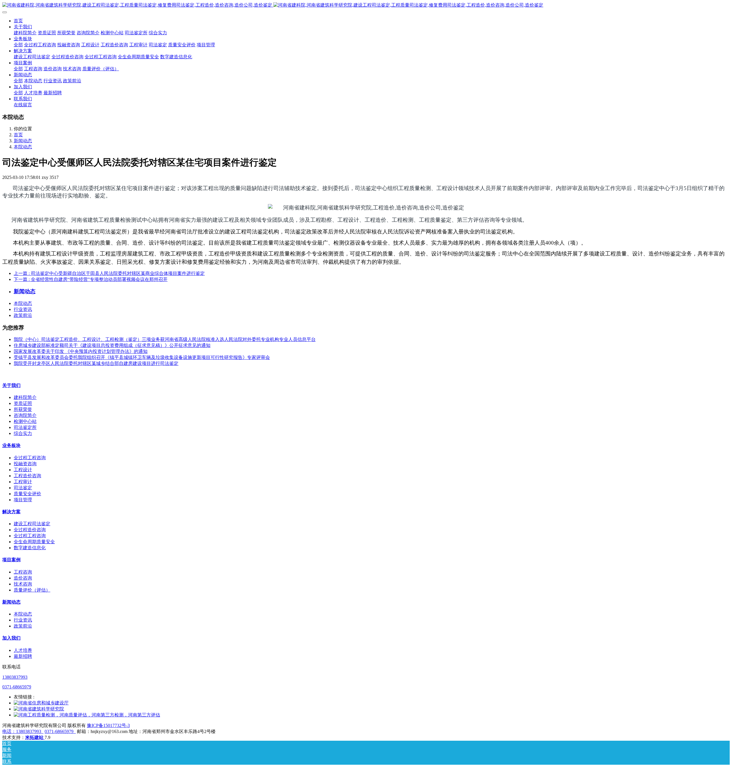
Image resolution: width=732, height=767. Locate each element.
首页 (18, 20)
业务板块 (11, 445)
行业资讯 (23, 309)
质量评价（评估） (32, 590)
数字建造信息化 (30, 547)
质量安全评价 (27, 493)
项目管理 (23, 499)
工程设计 (23, 469)
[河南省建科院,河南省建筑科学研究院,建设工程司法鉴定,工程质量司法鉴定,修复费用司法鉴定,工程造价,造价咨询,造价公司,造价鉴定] (366, 5)
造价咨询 (23, 578)
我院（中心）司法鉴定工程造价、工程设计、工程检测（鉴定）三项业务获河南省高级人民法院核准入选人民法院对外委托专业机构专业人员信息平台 (165, 339)
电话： (9, 731)
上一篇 (109, 273)
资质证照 (23, 403)
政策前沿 (23, 315)
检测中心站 (25, 421)
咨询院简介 (25, 415)
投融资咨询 (25, 463)
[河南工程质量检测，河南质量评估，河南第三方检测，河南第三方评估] (87, 714)
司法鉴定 (23, 487)
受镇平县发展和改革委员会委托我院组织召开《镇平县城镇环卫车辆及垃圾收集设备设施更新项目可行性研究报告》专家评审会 (142, 357)
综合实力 (23, 433)
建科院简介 (25, 397)
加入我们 (11, 638)
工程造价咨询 (27, 475)
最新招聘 (23, 656)
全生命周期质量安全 (34, 541)
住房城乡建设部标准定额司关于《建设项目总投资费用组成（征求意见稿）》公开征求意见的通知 (112, 345)
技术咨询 (23, 584)
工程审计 (23, 481)
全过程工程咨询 (30, 457)
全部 (18, 44)
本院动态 (23, 146)
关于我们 (11, 385)
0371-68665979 (16, 686)
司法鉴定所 (25, 427)
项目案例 (11, 559)
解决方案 (11, 511)
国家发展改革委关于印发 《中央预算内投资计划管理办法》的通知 (81, 351)
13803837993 (14, 677)
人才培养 (23, 650)
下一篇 (91, 279)
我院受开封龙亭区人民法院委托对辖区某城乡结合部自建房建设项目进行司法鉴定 (96, 363)
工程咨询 (23, 572)
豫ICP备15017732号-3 (108, 725)
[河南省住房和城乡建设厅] (41, 702)
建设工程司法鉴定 (32, 523)
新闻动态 (23, 140)
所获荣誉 (23, 409)
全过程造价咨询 (30, 529)
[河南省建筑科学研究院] (39, 708)
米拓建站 (35, 737)
